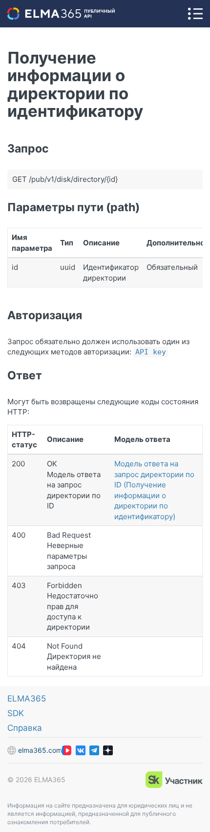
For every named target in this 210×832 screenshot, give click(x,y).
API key (150, 352)
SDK (15, 713)
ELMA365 (26, 698)
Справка (24, 728)
